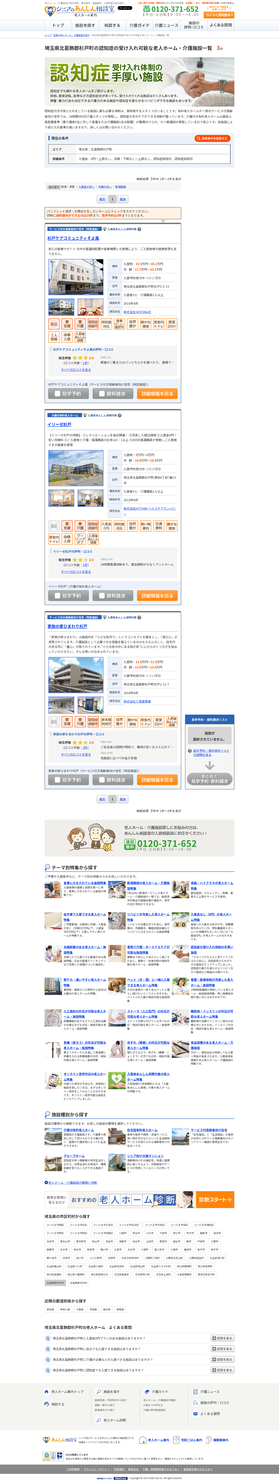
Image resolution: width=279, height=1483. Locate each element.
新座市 (91, 1249)
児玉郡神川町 (142, 1274)
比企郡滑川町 (217, 1258)
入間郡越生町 (196, 1258)
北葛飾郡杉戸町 (55, 1283)
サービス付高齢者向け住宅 (209, 1130)
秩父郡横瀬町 (184, 1266)
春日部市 (81, 1241)
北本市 (131, 1249)
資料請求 (113, 393)
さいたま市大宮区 (103, 1225)
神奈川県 (65, 1309)
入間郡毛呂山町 (174, 1258)
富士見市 (159, 1249)
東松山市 (65, 1241)
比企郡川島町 (95, 1266)
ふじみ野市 (96, 1258)
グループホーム (74, 1155)
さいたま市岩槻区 (103, 1233)
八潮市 (144, 1249)
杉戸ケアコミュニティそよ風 (73, 238)
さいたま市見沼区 (129, 1225)
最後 (123, 199)
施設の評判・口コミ (214, 1402)
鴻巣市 (122, 1241)
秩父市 (176, 1233)
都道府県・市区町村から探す (111, 1400)
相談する (57, 1404)
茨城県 (93, 1309)
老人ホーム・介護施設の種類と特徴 (72, 1182)
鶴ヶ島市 (52, 1258)
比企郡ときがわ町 (161, 1266)
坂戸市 (201, 1249)
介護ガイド (160, 1391)
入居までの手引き (153, 1405)
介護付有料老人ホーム (79, 1130)
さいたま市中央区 (155, 1225)
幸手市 (214, 1249)
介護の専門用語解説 (154, 1410)
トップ (48, 35)
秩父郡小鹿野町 (76, 1274)
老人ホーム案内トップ (67, 1391)
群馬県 (120, 1309)
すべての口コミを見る (76, 369)
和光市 (77, 1249)
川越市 (123, 1233)
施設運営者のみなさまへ (198, 1469)
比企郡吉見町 (116, 1266)
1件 (85, 363)
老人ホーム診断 (115, 1420)
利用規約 (119, 1469)
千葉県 (80, 1309)
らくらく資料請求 (219, 15)
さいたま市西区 (55, 1225)
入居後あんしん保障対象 (122, 229)
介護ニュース (210, 1391)
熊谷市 (136, 1233)
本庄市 (50, 1241)
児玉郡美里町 (121, 1274)
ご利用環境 (73, 1469)
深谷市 (136, 1241)
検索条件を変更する (213, 138)
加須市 (217, 1233)
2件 (85, 747)
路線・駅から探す (105, 1405)
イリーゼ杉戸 (59, 424)
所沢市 (190, 1233)
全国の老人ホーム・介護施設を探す (71, 35)
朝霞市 (50, 1249)
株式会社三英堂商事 (137, 701)
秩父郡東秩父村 (99, 1274)
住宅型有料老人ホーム (142, 1130)
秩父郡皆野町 (205, 1266)
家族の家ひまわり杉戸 (67, 626)
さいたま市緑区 (78, 1233)
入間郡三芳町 (152, 1258)
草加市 (163, 1241)
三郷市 (174, 1249)
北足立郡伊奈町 (130, 1258)
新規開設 (120, 187)
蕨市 (188, 1241)
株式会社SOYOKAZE (137, 312)
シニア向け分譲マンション (145, 1155)
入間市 (214, 1241)
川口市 (150, 1233)
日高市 (66, 1258)
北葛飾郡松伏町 (78, 1283)
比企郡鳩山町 (137, 1266)
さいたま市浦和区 (204, 1225)
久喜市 (117, 1249)
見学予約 (68, 393)
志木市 (64, 1249)
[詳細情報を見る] (157, 393)
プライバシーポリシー (96, 1469)
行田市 (163, 1233)
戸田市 (201, 1241)
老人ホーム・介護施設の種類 (159, 1400)
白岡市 (111, 1258)
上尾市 (149, 1241)
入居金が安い (87, 187)
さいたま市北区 (78, 1225)
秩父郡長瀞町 (54, 1274)
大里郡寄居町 (184, 1274)
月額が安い (105, 187)
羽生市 (109, 1241)
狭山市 (95, 1241)
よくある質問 (210, 1413)
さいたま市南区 (55, 1233)
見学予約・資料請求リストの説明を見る (211, 752)
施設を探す (112, 1391)
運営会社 (133, 1469)
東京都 (50, 1309)
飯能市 (203, 1233)
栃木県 (106, 1309)
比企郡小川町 (75, 1266)
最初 (102, 199)
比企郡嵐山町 (54, 1266)
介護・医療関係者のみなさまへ (161, 1469)
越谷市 (176, 1241)
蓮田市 (187, 1249)
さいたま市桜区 (179, 1225)
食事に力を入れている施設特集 (85, 883)
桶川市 (104, 1249)
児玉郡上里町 (163, 1274)
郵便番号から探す (105, 1410)
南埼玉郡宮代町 (206, 1274)
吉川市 (80, 1258)
